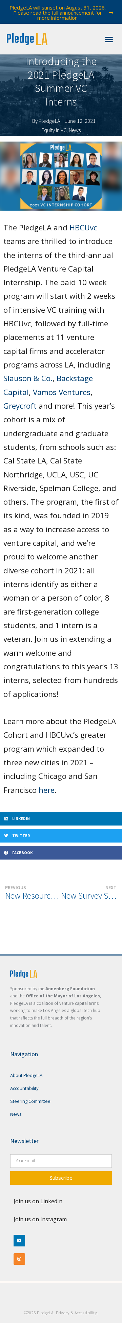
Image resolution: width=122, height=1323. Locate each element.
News (75, 130)
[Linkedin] (19, 1240)
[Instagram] (19, 1259)
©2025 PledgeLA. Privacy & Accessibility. (61, 1312)
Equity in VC (53, 130)
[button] (109, 39)
